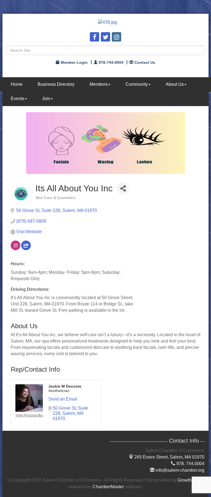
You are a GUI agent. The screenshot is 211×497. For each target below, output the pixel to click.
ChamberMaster (108, 486)
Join (46, 98)
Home (17, 84)
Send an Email (62, 399)
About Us (175, 84)
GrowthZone (189, 480)
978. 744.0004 (189, 463)
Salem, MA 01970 (169, 457)
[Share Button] (123, 188)
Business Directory (56, 84)
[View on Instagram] (15, 248)
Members (99, 84)
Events (17, 98)
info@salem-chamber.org (179, 470)
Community (137, 84)
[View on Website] (26, 248)
